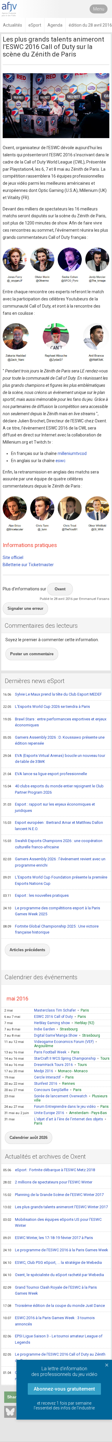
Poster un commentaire (31, 654)
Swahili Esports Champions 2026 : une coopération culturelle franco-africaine (52, 843)
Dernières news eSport (35, 681)
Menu (98, 9)
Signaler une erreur (25, 608)
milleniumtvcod (72, 453)
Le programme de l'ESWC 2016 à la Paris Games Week (55, 1250)
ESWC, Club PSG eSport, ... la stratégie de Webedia (52, 1262)
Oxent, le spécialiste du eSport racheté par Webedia (53, 1275)
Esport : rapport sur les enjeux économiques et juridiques (49, 807)
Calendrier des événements (41, 977)
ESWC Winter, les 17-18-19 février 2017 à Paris (48, 1237)
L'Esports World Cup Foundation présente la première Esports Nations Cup (55, 880)
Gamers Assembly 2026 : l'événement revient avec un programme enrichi (54, 862)
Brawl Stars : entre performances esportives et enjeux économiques (54, 722)
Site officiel (13, 557)
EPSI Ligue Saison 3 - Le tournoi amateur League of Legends (52, 1339)
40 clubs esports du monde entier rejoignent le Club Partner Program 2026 (53, 789)
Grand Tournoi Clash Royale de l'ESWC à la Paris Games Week (50, 1290)
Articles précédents (27, 950)
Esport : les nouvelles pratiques (36, 895)
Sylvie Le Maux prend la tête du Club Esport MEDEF (52, 694)
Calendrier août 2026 (28, 1137)
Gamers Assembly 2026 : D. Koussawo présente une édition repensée (54, 740)
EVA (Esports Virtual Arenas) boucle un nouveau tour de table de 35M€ (54, 758)
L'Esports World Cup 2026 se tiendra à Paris (46, 706)
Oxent (60, 589)
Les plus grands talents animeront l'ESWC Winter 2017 (55, 1207)
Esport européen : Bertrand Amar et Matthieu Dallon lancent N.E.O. (53, 825)
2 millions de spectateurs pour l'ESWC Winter (47, 1182)
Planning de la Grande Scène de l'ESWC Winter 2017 (53, 1194)
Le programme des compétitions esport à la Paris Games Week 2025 (51, 911)
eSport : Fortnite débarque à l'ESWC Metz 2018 (49, 1170)
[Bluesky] (10, 1412)
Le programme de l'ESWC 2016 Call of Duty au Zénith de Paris (54, 1357)
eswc (60, 460)
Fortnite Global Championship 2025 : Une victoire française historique (51, 929)
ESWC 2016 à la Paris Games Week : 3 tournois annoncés (49, 1321)
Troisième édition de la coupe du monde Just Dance (54, 1305)
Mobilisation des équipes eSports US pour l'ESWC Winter (52, 1222)
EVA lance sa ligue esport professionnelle (45, 774)
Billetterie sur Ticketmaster (28, 564)
